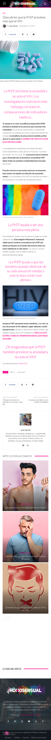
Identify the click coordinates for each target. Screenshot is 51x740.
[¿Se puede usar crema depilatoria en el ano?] (25, 485)
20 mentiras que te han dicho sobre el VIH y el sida (25, 609)
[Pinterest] (42, 721)
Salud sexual (25, 504)
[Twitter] (22, 721)
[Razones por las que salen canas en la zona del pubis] (25, 537)
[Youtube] (29, 721)
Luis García (14, 26)
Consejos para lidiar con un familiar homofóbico (38, 401)
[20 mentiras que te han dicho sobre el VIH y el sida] (25, 588)
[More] (33, 34)
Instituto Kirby (22, 363)
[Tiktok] (35, 721)
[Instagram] (23, 445)
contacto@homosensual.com (30, 715)
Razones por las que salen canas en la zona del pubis (25, 557)
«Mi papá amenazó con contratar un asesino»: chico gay (13, 402)
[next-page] (8, 618)
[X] (28, 445)
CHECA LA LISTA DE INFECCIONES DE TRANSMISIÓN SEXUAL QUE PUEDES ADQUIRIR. (25, 336)
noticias (12, 372)
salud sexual (21, 372)
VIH (4, 13)
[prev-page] (4, 618)
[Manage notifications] (7, 733)
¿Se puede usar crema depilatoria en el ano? (25, 507)
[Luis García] (5, 26)
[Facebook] (8, 721)
